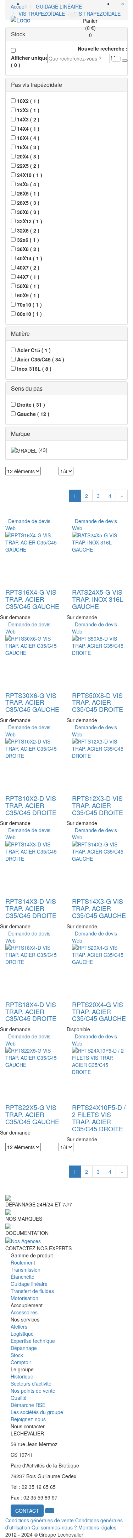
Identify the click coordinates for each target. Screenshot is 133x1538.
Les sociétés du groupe (37, 1412)
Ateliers (19, 1326)
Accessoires (24, 1312)
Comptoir (21, 1362)
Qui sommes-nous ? (54, 1527)
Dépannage (24, 1347)
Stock (17, 1355)
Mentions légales (97, 1527)
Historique (22, 1376)
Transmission (25, 1269)
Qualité (19, 1397)
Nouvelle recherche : (103, 48)
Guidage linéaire (29, 1283)
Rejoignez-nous (28, 1419)
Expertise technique (33, 1340)
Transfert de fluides (32, 1290)
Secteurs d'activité (31, 1383)
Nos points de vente (33, 1390)
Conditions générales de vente (39, 1520)
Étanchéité (22, 1276)
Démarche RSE (28, 1404)
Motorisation (24, 1298)
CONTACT (27, 1510)
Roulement (23, 1262)
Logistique (22, 1333)
